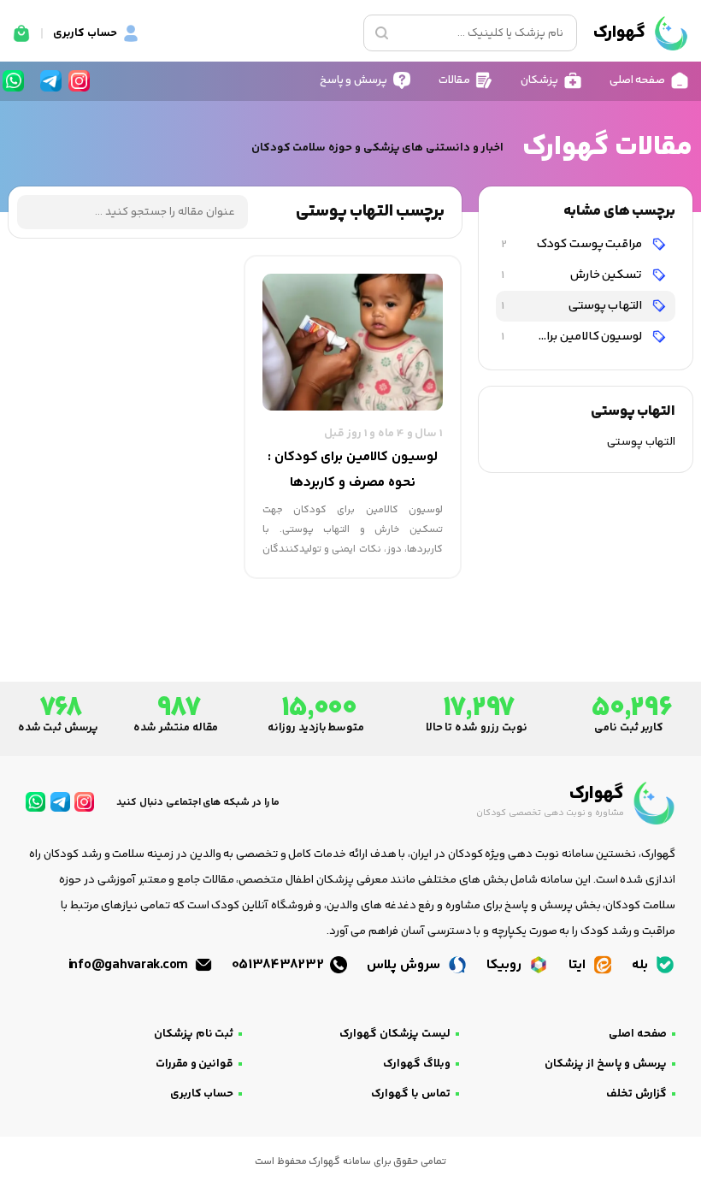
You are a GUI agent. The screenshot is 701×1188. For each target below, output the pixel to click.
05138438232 (279, 965)
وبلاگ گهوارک (417, 1064)
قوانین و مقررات (194, 1064)
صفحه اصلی (638, 1034)
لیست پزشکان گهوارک (394, 1034)
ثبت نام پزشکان (193, 1034)
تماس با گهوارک (410, 1093)
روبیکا (505, 965)
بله (641, 965)
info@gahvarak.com (129, 965)
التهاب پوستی (573, 306)
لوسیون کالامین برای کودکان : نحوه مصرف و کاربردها (570, 336)
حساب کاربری (202, 1093)
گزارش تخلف (636, 1093)
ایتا (578, 965)
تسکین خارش (573, 275)
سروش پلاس (405, 965)
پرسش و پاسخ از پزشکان (606, 1064)
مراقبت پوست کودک (573, 244)
